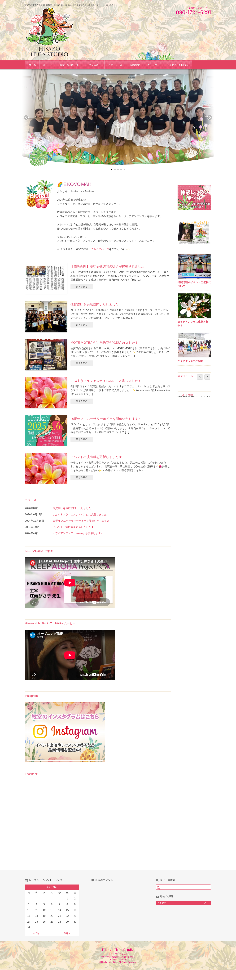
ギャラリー (154, 64)
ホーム (32, 64)
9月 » (67, 933)
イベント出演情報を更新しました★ (96, 457)
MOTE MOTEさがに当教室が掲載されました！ (104, 342)
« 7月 (36, 933)
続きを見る (81, 286)
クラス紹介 (95, 64)
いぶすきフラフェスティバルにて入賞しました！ (105, 380)
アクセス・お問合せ (177, 64)
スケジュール (115, 64)
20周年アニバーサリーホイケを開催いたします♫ (105, 419)
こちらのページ (100, 249)
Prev (26, 117)
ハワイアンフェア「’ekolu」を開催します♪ (77, 533)
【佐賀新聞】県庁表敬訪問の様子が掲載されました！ (109, 266)
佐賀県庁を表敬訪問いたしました (94, 304)
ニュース (48, 64)
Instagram (135, 64)
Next (209, 117)
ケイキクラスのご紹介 (190, 361)
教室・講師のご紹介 (71, 64)
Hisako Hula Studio (118, 950)
